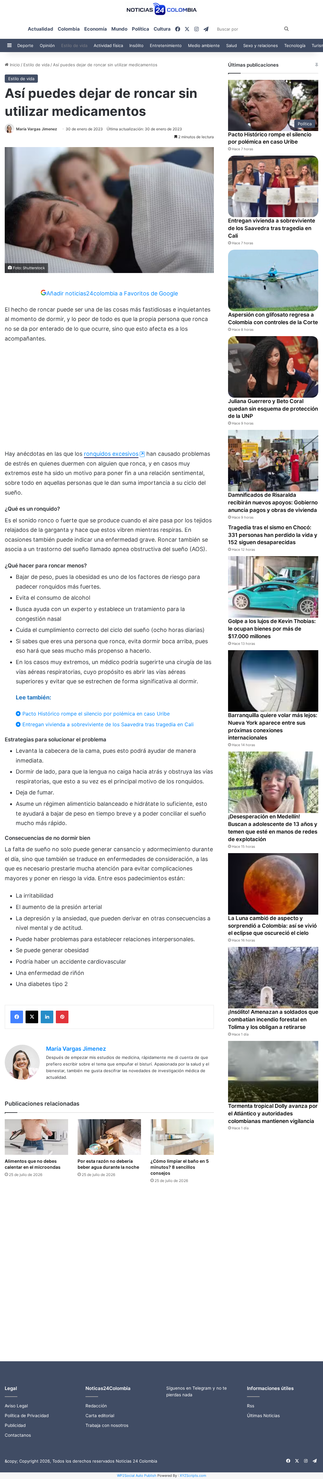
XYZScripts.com (193, 1475)
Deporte (25, 45)
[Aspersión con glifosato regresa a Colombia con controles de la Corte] (273, 280)
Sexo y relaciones (260, 45)
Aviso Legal (16, 1405)
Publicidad (15, 1425)
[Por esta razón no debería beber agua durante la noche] (109, 1137)
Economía (95, 29)
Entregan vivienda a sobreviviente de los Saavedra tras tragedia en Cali (107, 724)
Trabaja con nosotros (106, 1425)
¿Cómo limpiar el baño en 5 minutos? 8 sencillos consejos (179, 1167)
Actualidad (40, 29)
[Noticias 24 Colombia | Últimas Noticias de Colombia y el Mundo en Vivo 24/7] (161, 9)
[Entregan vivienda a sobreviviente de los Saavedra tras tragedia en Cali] (273, 186)
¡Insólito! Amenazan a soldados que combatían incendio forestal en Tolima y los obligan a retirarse (273, 1019)
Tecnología (294, 45)
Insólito (136, 45)
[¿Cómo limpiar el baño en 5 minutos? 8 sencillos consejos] (182, 1137)
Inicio (14, 64)
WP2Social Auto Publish (136, 1475)
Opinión (47, 45)
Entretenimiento (166, 45)
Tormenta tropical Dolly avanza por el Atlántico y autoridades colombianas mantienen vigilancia (273, 1113)
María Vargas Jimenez (36, 129)
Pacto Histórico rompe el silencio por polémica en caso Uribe (95, 713)
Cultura (162, 29)
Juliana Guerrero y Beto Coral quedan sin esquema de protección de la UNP (273, 408)
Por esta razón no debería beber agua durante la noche (108, 1164)
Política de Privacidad (27, 1415)
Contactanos (18, 1435)
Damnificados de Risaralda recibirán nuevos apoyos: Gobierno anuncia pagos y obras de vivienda (273, 502)
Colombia (69, 29)
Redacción (96, 1405)
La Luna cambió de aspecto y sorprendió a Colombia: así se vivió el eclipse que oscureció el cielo (272, 925)
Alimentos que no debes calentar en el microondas (33, 1164)
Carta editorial (99, 1415)
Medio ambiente (204, 45)
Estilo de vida (74, 45)
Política (140, 29)
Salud (231, 45)
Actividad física (108, 45)
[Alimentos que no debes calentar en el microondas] (36, 1137)
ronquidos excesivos (111, 453)
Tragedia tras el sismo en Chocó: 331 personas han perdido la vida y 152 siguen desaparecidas (272, 535)
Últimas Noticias (263, 1415)
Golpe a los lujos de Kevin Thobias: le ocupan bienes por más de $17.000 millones (272, 628)
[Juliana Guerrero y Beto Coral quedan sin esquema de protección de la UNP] (273, 367)
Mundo (119, 29)
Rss (250, 1405)
